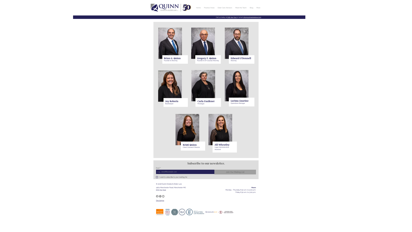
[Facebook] (157, 196)
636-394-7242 (232, 17)
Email (158, 168)
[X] (160, 196)
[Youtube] (163, 196)
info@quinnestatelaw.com (252, 17)
